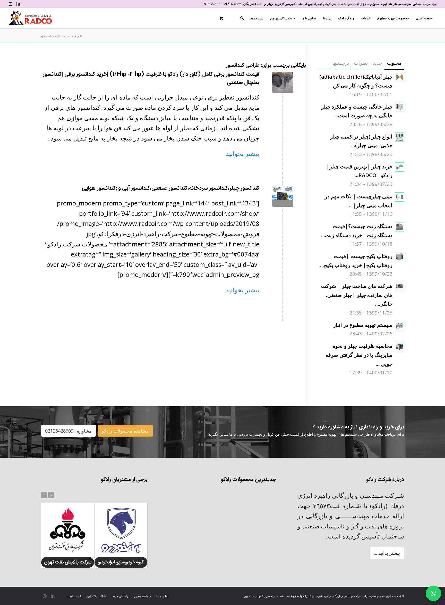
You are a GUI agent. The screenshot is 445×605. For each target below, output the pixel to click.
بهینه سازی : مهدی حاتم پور (260, 596)
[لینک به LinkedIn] (18, 4)
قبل (44, 495)
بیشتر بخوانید (242, 153)
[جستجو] (242, 18)
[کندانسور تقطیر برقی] (282, 82)
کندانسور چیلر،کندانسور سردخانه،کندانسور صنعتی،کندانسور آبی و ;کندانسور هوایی (170, 188)
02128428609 (230, 4)
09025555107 (211, 4)
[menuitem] (424, 18)
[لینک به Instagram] (10, 4)
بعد (51, 495)
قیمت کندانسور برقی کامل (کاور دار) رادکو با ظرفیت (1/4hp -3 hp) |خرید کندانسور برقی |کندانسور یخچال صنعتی (151, 78)
